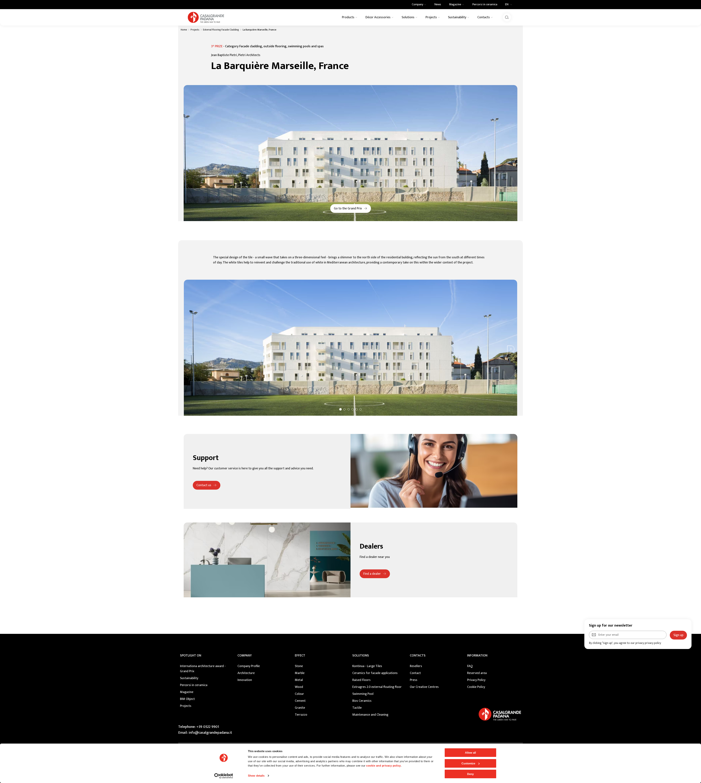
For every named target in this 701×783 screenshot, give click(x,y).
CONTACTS (418, 655)
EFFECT (300, 655)
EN (506, 4)
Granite (300, 707)
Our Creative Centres (424, 687)
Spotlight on (190, 655)
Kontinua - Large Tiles (367, 666)
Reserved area (477, 673)
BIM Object (187, 699)
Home (184, 30)
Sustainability (189, 678)
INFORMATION (477, 655)
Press (413, 680)
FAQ (470, 666)
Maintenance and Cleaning (370, 714)
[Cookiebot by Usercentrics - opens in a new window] (224, 776)
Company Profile (249, 666)
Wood (299, 687)
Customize (468, 763)
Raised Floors (361, 680)
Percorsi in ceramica (193, 685)
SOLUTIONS (360, 655)
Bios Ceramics (361, 700)
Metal (299, 680)
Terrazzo (301, 714)
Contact (415, 673)
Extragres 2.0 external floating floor (377, 687)
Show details (256, 775)
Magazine (186, 692)
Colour (299, 693)
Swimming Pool (363, 693)
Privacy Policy (476, 680)
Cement (300, 700)
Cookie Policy (476, 687)
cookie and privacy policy (383, 765)
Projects (195, 30)
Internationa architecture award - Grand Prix (203, 669)
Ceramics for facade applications (375, 673)
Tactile (357, 707)
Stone (299, 666)
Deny (470, 774)
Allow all (470, 752)
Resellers (416, 666)
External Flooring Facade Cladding (221, 30)
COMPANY (245, 655)
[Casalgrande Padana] (206, 17)
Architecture (246, 673)
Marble (299, 673)
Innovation (245, 680)
